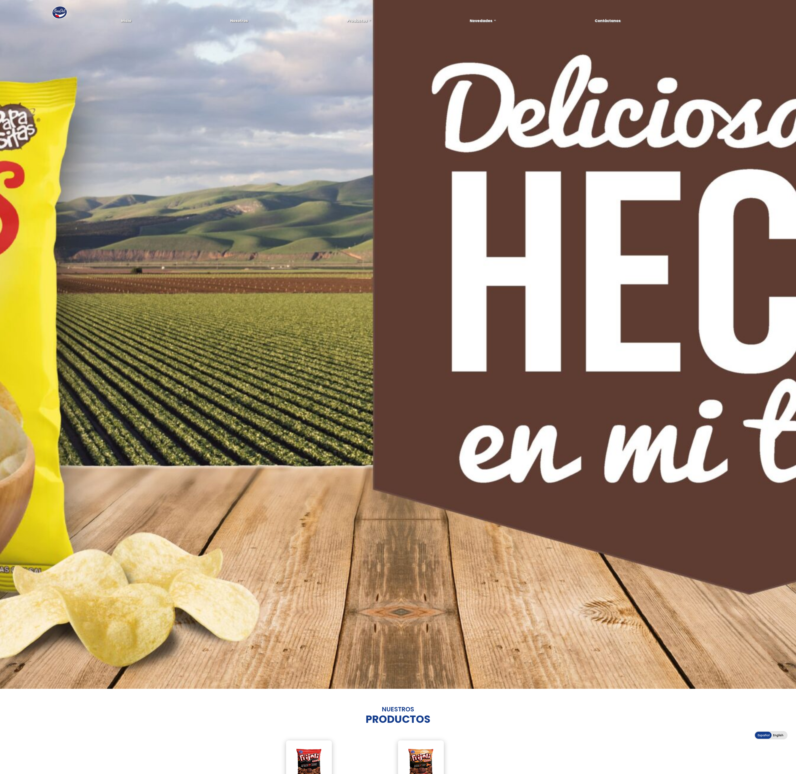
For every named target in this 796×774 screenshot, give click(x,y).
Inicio (126, 20)
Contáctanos (608, 20)
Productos (357, 20)
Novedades (481, 20)
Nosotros (239, 20)
